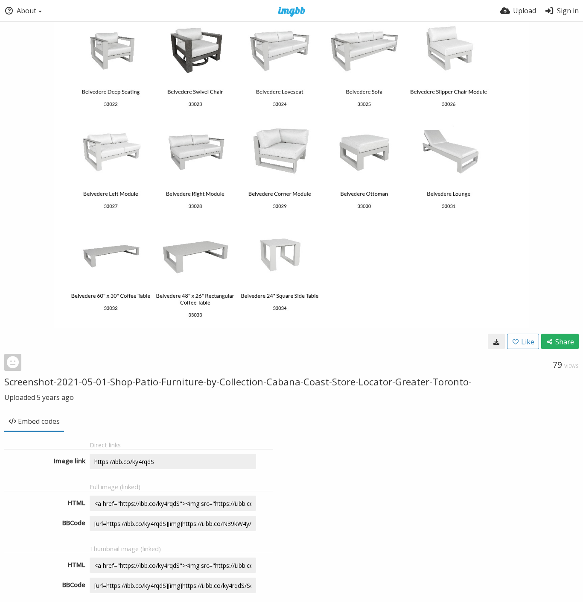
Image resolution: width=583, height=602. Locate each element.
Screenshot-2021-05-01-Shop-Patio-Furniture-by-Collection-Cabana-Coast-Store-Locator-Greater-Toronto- (238, 381)
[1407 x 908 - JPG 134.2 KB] (496, 341)
